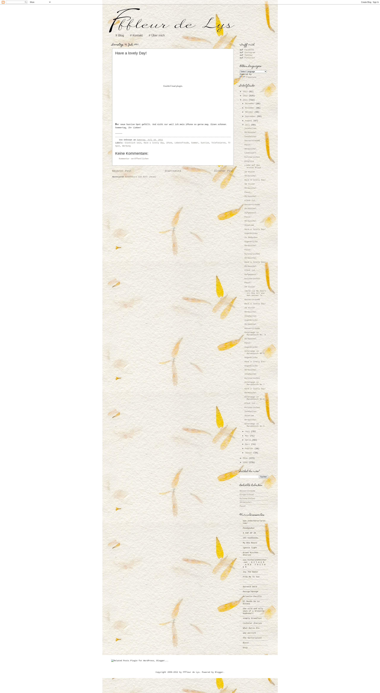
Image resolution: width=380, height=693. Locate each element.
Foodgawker (249, 528)
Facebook (249, 50)
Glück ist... (251, 200)
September (251, 116)
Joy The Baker (250, 572)
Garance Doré (250, 587)
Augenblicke (251, 233)
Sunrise (205, 143)
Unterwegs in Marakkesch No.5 (254, 425)
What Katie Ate (251, 628)
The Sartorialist (252, 638)
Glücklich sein (133, 143)
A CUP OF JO (249, 533)
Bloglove (249, 161)
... (244, 582)
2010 (246, 458)
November (250, 108)
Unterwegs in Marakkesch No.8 (254, 352)
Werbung (126, 146)
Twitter (248, 55)
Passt (243, 506)
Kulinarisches (252, 157)
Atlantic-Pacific (252, 596)
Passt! (248, 145)
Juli (248, 125)
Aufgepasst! (251, 274)
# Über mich (157, 35)
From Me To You (251, 577)
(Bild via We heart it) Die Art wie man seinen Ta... (255, 293)
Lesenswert (250, 153)
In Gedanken (251, 237)
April (248, 440)
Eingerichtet (247, 495)
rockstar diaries (252, 623)
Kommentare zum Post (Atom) (140, 177)
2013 (246, 91)
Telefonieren (218, 143)
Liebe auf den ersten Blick (252, 166)
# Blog (120, 35)
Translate (251, 77)
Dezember (250, 104)
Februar (250, 449)
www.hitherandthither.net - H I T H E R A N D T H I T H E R (255, 563)
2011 (246, 100)
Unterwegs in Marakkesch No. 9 (255, 333)
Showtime (249, 225)
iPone (169, 143)
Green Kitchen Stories (250, 554)
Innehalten (250, 128)
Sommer (194, 143)
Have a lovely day (154, 143)
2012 (246, 96)
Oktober (250, 112)
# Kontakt (136, 35)
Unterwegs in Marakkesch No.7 (254, 383)
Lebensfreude (182, 143)
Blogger (219, 672)
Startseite (173, 171)
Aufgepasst (250, 213)
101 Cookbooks (250, 538)
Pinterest (249, 58)
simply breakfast (252, 618)
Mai (247, 436)
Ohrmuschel (250, 132)
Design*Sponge (250, 591)
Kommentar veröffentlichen (134, 159)
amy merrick (249, 633)
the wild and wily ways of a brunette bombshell (253, 611)
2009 (246, 462)
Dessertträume (252, 141)
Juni (248, 431)
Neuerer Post (122, 171)
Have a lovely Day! (255, 180)
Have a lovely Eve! (255, 362)
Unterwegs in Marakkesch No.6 (254, 398)
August (249, 121)
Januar (249, 453)
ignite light (250, 548)
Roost (246, 643)
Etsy (245, 648)
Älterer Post (224, 171)
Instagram (249, 52)
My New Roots (250, 543)
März (248, 444)
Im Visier (249, 172)
